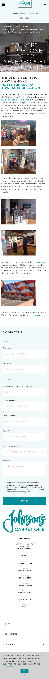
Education (10, 644)
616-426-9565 (24, 18)
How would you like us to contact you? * (18, 386)
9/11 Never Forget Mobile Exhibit (16, 100)
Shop (7, 624)
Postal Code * (8, 431)
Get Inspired (11, 634)
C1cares (26, 27)
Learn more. (8, 667)
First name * (7, 348)
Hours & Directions (24, 549)
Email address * (9, 416)
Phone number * (9, 400)
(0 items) (45, 4)
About (17, 27)
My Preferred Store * (11, 446)
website (37, 315)
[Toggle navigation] (3, 4)
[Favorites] (41, 4)
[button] (36, 4)
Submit (24, 501)
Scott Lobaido (39, 262)
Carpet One (6, 27)
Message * (7, 460)
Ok (24, 671)
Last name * (7, 363)
